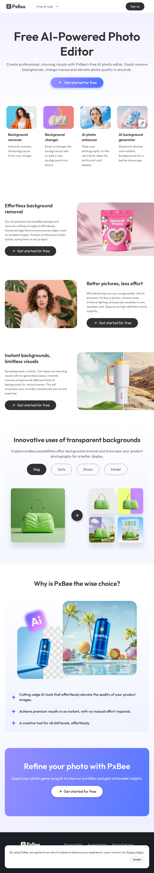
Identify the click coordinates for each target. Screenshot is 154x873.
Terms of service (122, 844)
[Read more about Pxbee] (15, 6)
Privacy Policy (135, 852)
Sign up (135, 6)
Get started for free (80, 82)
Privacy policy (73, 844)
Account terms (97, 844)
